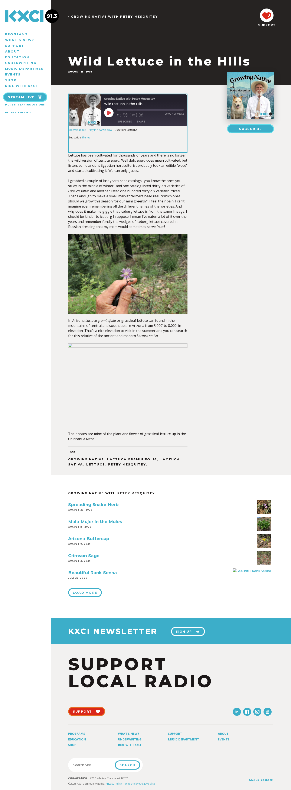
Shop (10, 80)
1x (133, 115)
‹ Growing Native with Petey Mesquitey (113, 17)
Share (141, 121)
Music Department (26, 69)
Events (13, 74)
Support (14, 46)
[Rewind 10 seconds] (125, 115)
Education (17, 57)
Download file (77, 130)
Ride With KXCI (21, 86)
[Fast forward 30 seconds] (141, 115)
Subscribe (250, 129)
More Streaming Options (25, 104)
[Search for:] (93, 765)
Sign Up (184, 631)
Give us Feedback (261, 780)
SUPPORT (266, 25)
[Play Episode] (109, 112)
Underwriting (20, 63)
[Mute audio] (119, 115)
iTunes (86, 137)
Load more (85, 593)
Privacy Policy (114, 784)
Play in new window (100, 130)
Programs (16, 34)
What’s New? (19, 40)
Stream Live (21, 97)
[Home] (25, 16)
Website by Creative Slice (140, 784)
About (12, 51)
